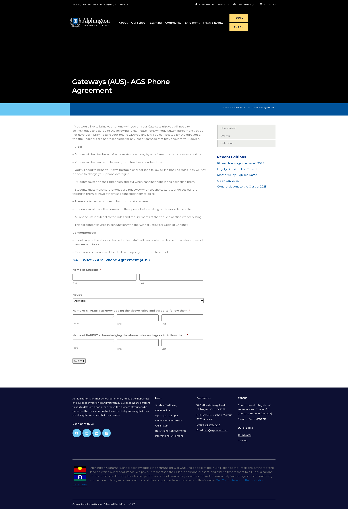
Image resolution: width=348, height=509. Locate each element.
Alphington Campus (166, 415)
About (123, 22)
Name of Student (86, 269)
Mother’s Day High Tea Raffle (237, 175)
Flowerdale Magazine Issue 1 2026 (240, 163)
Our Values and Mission (168, 420)
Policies (242, 440)
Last (142, 283)
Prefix (76, 323)
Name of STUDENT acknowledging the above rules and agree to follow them (131, 310)
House (77, 294)
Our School (138, 22)
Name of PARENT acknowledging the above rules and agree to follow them (130, 335)
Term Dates (244, 434)
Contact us (203, 398)
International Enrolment (169, 435)
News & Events (213, 22)
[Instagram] (86, 433)
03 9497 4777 (212, 424)
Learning (156, 22)
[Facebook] (76, 433)
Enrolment (192, 22)
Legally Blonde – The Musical (237, 169)
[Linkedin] (96, 433)
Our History (161, 425)
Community (173, 22)
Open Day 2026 (228, 180)
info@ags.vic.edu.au (215, 430)
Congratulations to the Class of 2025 (242, 186)
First (75, 283)
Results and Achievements (170, 430)
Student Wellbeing (166, 405)
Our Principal (162, 410)
